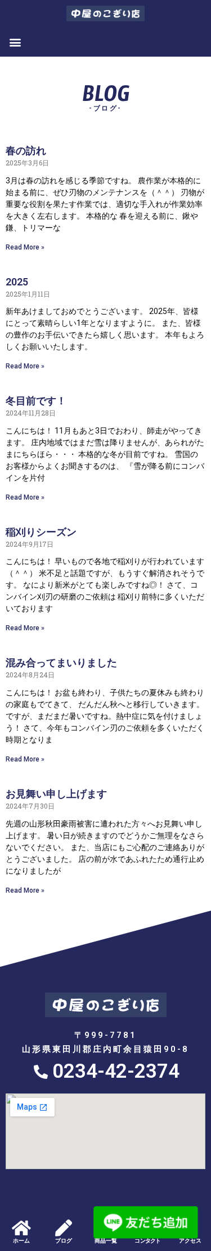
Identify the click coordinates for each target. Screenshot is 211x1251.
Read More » (25, 247)
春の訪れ (26, 150)
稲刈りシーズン (41, 532)
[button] (15, 42)
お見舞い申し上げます (56, 794)
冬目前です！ (36, 401)
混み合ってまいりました (61, 662)
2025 (17, 282)
